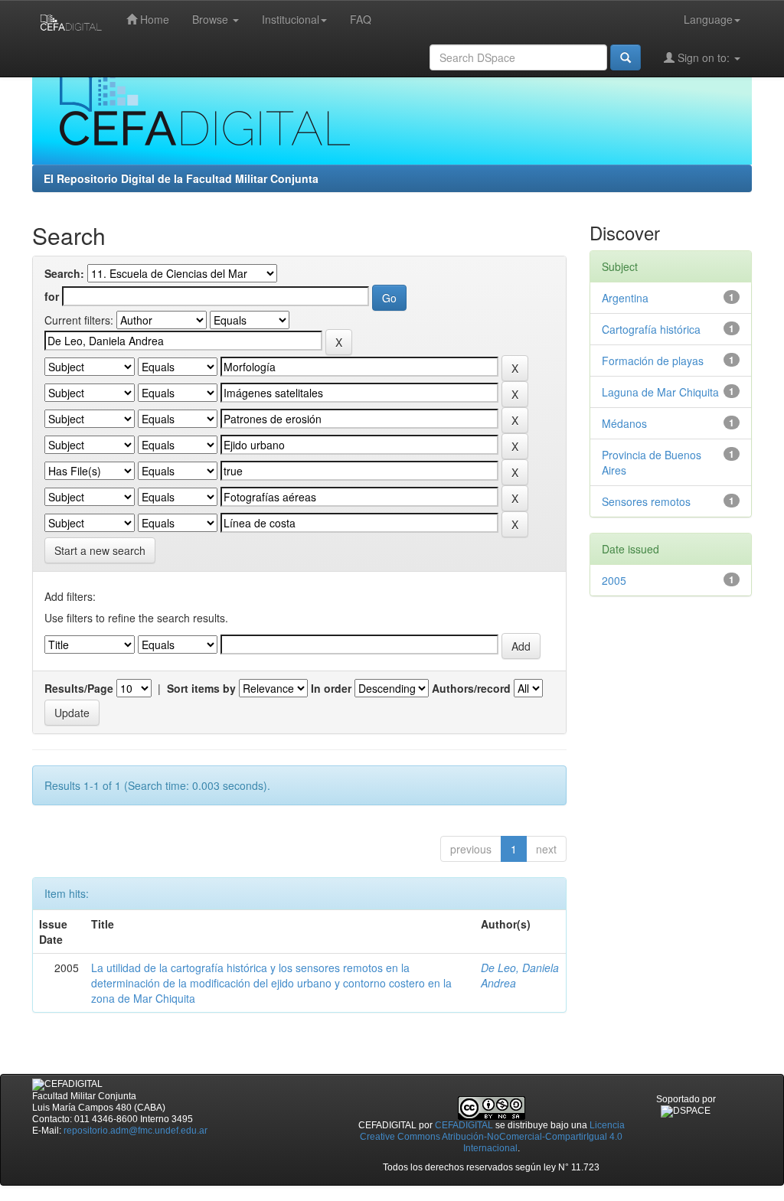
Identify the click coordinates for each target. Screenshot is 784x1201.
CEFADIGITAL (464, 1125)
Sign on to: (704, 57)
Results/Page (78, 688)
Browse (211, 19)
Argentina (625, 297)
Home (153, 19)
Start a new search (99, 550)
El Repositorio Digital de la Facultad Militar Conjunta (181, 178)
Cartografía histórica (651, 329)
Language (708, 19)
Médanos (624, 423)
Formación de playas (653, 360)
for (51, 296)
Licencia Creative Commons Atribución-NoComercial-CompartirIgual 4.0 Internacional (492, 1137)
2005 (614, 580)
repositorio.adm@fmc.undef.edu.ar (135, 1130)
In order (331, 688)
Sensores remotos (646, 501)
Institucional (290, 19)
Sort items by (201, 688)
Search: (64, 273)
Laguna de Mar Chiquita (660, 392)
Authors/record (471, 688)
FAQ (360, 19)
